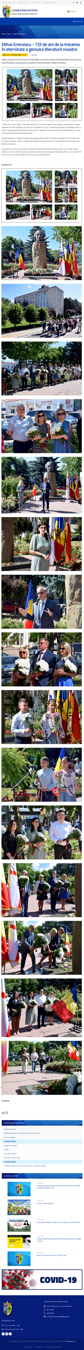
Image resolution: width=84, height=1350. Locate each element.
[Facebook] (73, 2)
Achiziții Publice (10, 1141)
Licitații (6, 1150)
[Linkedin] (80, 2)
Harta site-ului (23, 3)
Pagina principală (9, 3)
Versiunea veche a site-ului (53, 1347)
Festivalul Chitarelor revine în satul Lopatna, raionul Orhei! (58, 1222)
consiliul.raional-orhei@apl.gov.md (58, 1317)
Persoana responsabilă (12, 1158)
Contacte (35, 3)
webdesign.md (70, 1341)
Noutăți (34, 55)
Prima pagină (6, 34)
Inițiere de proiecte (10, 1145)
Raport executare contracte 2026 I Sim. (51, 1255)
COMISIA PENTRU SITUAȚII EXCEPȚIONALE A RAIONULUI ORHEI (25, 1166)
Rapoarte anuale (10, 1129)
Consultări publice (10, 1154)
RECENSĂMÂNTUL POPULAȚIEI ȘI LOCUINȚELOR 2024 (22, 1133)
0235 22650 (50, 1310)
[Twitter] (77, 2)
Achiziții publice (10, 1162)
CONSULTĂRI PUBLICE (45, 1203)
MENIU (75, 21)
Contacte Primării (48, 3)
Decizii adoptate (9, 1137)
